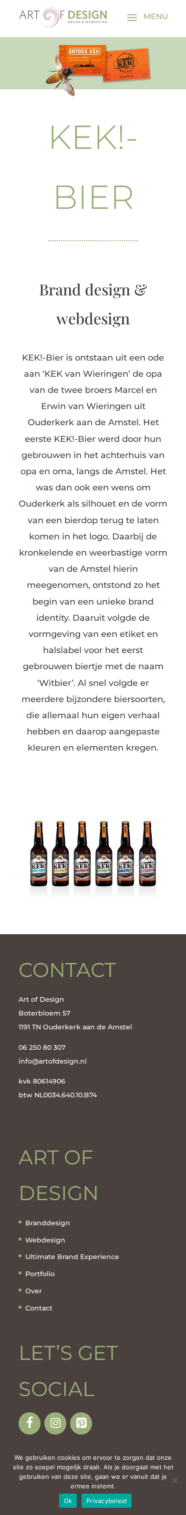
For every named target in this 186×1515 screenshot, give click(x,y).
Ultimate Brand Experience (72, 1256)
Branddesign (47, 1223)
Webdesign (45, 1240)
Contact (38, 1308)
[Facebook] (30, 1423)
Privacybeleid (106, 1501)
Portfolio (40, 1274)
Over (33, 1291)
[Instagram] (55, 1423)
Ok (68, 1501)
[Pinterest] (81, 1423)
